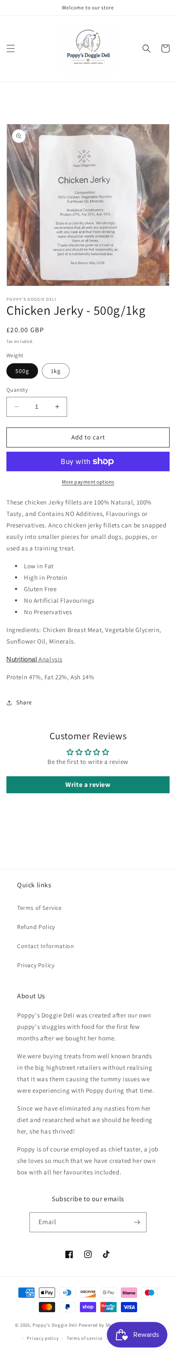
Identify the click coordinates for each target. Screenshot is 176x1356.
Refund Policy (36, 927)
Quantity (17, 389)
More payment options (88, 482)
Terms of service (85, 1338)
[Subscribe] (136, 1222)
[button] (10, 48)
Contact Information (45, 946)
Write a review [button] (87, 784)
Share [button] (24, 702)
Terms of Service (39, 908)
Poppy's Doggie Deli (54, 1325)
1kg (56, 371)
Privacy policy (43, 1338)
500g (22, 371)
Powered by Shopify (101, 1325)
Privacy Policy (35, 965)
